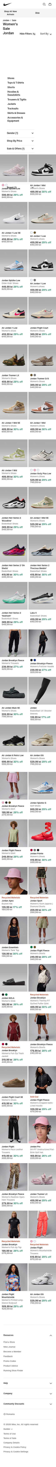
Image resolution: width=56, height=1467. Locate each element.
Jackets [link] (11, 104)
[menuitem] (8, 1429)
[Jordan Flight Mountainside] (14, 1277)
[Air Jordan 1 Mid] (42, 168)
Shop (37, 13)
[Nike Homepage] (7, 4)
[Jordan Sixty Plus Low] (42, 453)
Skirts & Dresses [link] (16, 113)
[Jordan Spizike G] (42, 786)
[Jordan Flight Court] (42, 311)
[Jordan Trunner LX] (14, 358)
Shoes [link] (10, 78)
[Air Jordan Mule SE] (14, 691)
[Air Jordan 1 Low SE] (14, 216)
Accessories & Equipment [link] (15, 119)
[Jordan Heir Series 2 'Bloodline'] (14, 501)
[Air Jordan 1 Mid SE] (14, 406)
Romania (10, 1414)
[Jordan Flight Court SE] (14, 1080)
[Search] (44, 4)
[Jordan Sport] (42, 881)
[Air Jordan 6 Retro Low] (14, 738)
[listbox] (46, 34)
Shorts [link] (11, 87)
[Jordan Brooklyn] (42, 978)
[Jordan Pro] (42, 1129)
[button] (20, 133)
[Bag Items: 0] (50, 4)
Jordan (6, 20)
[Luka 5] (42, 596)
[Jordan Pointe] (42, 833)
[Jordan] (42, 691)
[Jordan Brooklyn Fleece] (14, 643)
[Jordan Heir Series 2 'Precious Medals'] (42, 548)
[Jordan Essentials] (14, 930)
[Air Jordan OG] (42, 738)
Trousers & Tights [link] (16, 99)
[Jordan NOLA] (14, 978)
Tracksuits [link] (12, 108)
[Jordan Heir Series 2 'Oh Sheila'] (14, 548)
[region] (28, 134)
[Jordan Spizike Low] (14, 168)
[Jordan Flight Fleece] (14, 833)
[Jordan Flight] (14, 1129)
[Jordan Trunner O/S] (42, 358)
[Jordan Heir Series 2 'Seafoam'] (14, 596)
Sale (14, 20)
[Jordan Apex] (14, 881)
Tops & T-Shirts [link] (15, 82)
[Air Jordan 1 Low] (42, 216)
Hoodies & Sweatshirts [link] (13, 93)
